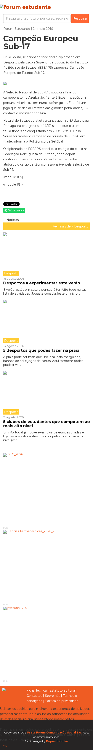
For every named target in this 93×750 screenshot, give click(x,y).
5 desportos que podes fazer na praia (41, 350)
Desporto (81, 226)
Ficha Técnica (37, 690)
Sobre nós (52, 696)
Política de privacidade (62, 701)
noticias (12, 220)
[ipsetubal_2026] (46, 643)
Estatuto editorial (62, 690)
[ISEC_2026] (46, 489)
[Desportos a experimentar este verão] (46, 254)
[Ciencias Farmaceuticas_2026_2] (46, 566)
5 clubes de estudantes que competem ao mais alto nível (46, 423)
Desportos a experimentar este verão (41, 283)
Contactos (34, 696)
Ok (5, 746)
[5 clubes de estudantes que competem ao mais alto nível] (46, 393)
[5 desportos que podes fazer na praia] (46, 321)
